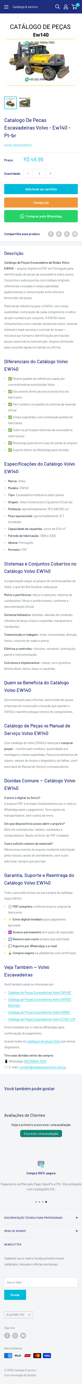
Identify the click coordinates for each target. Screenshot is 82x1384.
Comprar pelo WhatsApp (44, 216)
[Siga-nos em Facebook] (7, 1336)
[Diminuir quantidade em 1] (28, 173)
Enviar (15, 1295)
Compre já (41, 202)
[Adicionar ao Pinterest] (59, 234)
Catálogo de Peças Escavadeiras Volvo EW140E (39, 992)
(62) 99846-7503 (35, 1061)
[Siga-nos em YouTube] (23, 1336)
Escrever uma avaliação (41, 1133)
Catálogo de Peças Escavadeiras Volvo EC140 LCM (41, 1019)
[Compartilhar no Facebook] (51, 234)
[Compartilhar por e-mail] (75, 234)
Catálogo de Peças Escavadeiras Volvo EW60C (39, 1012)
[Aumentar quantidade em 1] (50, 173)
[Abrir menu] (6, 7)
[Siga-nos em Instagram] (15, 1336)
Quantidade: (12, 173)
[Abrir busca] (57, 6)
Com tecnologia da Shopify (20, 1375)
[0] (74, 6)
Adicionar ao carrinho (41, 189)
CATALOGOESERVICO (18, 145)
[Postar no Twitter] (67, 234)
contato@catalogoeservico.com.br (42, 1067)
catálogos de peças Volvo (44, 1041)
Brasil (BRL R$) (15, 1314)
